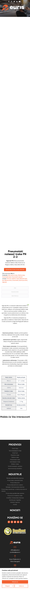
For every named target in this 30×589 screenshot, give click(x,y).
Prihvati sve (15, 581)
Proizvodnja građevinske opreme (15, 493)
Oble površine (8, 280)
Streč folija (15, 448)
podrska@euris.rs (15, 552)
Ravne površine (23, 280)
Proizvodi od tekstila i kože (15, 495)
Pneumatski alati (6, 277)
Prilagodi (7, 586)
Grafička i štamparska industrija (15, 498)
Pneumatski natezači (17, 277)
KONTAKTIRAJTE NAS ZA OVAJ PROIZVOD (15, 269)
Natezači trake (23, 278)
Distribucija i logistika (15, 500)
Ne (3, 280)
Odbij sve (21, 586)
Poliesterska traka (15, 459)
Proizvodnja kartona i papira (15, 485)
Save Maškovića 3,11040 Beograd (15, 560)
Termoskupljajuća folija (15, 450)
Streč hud (15, 453)
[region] (15, 578)
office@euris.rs (15, 550)
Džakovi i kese (15, 464)
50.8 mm (9, 278)
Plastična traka (15, 455)
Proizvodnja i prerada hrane (15, 480)
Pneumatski (15, 280)
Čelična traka (21, 275)
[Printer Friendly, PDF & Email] (27, 305)
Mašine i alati (15, 278)
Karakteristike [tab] (15, 291)
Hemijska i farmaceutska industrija (15, 487)
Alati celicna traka (12, 275)
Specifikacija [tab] (15, 295)
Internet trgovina (15, 502)
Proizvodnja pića (15, 482)
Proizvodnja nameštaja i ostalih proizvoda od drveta (14, 490)
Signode (4, 282)
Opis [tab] (15, 287)
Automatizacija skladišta (15, 468)
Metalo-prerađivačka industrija (15, 478)
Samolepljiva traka (15, 462)
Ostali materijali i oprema (15, 466)
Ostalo (15, 504)
